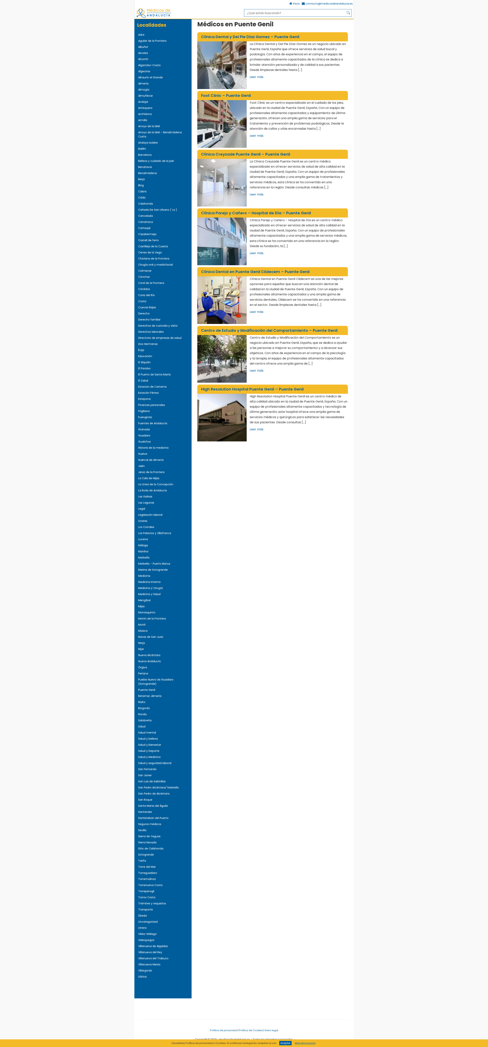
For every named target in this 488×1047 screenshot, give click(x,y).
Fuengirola (145, 417)
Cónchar (144, 277)
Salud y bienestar (149, 745)
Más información (305, 1043)
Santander (145, 812)
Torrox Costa (146, 897)
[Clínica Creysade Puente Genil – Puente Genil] (222, 183)
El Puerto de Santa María (154, 374)
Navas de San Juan (150, 637)
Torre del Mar (147, 867)
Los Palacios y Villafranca (154, 533)
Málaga (143, 545)
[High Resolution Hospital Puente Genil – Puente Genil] (222, 417)
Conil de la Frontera (151, 283)
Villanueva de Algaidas (153, 946)
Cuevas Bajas (147, 307)
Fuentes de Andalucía (152, 423)
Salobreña (145, 720)
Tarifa (142, 861)
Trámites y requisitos (152, 903)
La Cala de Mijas (148, 478)
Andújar (143, 102)
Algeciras (144, 71)
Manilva (143, 551)
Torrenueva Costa (150, 885)
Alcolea (143, 53)
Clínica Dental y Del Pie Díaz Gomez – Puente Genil (250, 36)
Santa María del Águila (153, 806)
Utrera (142, 928)
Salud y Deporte (148, 751)
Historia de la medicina (153, 448)
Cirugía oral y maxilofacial (155, 265)
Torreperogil (146, 891)
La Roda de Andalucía (152, 490)
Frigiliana (144, 411)
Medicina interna (149, 582)
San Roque (145, 800)
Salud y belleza (148, 739)
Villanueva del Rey (150, 952)
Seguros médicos (149, 824)
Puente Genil (146, 690)
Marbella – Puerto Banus (154, 564)
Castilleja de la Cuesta (153, 246)
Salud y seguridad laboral (154, 763)
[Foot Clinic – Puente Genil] (222, 124)
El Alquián (144, 362)
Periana (143, 673)
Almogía (143, 90)
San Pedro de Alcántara (153, 793)
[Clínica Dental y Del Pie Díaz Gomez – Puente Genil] (222, 65)
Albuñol (143, 47)
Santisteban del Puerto (153, 818)
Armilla (142, 120)
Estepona (144, 399)
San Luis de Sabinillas (152, 781)
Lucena (143, 539)
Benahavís (145, 167)
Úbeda (142, 916)
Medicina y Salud (149, 594)
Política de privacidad (223, 1030)
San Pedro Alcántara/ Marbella (158, 787)
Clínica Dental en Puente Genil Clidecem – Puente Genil (255, 271)
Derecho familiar (149, 319)
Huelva (142, 454)
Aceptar (285, 1043)
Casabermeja (147, 234)
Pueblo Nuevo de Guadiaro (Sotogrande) (155, 682)
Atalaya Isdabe (148, 143)
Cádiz (142, 197)
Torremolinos (147, 879)
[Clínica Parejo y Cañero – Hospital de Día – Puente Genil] (222, 241)
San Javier (145, 775)
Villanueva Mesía (149, 964)
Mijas (141, 606)
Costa (142, 301)
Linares (142, 521)
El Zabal (143, 380)
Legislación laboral (150, 515)
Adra (141, 35)
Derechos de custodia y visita (157, 326)
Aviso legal (271, 1030)
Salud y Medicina (149, 757)
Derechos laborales (151, 332)
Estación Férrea (148, 393)
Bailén (142, 149)
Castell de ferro (148, 240)
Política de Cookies (251, 1030)
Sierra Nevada (147, 842)
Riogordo (144, 708)
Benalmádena (147, 173)
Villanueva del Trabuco (153, 958)
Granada (144, 429)
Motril (141, 625)
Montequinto (146, 612)
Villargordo (145, 970)
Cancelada (145, 216)
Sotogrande (146, 855)
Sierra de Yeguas (149, 836)
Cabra (142, 191)
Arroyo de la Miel (149, 126)
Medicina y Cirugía (150, 588)
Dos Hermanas (148, 344)
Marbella (143, 557)
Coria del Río (146, 295)
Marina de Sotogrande (153, 570)
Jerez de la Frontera (151, 472)
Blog (141, 185)
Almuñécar (145, 96)
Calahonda (145, 204)
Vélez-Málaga (147, 934)
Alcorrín (143, 59)
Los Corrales (146, 527)
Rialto (141, 702)
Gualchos (144, 442)
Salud (141, 726)
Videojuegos (146, 940)
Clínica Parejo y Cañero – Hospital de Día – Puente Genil (256, 213)
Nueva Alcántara (149, 655)
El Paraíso (144, 368)
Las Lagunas (146, 503)
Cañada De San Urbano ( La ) (157, 210)
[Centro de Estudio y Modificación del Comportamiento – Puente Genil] (222, 359)
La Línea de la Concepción (155, 484)
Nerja (141, 643)
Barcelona (145, 155)
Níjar (141, 649)
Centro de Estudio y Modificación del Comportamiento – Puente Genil (269, 330)
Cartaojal (144, 228)
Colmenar (145, 271)
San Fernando (147, 769)
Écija (141, 350)
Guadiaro (144, 435)
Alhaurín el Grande (150, 77)
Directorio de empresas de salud (159, 338)
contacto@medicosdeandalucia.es (329, 4)
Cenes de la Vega (150, 252)
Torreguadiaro (147, 873)
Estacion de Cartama (152, 387)
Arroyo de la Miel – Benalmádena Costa (160, 134)
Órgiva (142, 667)
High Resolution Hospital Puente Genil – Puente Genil (252, 389)
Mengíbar (144, 600)
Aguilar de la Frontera (152, 41)
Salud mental (147, 732)
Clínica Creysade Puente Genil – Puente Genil (245, 154)
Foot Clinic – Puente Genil (226, 95)
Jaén (141, 466)
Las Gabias (145, 496)
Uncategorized (148, 922)
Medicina (144, 576)
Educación (145, 356)
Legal (141, 509)
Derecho (144, 313)
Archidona (145, 114)
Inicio (296, 4)
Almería (143, 83)
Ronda (142, 714)
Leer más (256, 77)
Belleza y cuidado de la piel (156, 161)
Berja (141, 179)
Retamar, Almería (149, 696)
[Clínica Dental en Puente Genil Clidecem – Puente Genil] (222, 300)
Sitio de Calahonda (150, 848)
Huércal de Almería (151, 460)
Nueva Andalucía (149, 661)
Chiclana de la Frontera (153, 258)
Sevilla (142, 830)
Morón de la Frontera (152, 618)
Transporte (145, 909)
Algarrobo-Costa (149, 65)
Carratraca (145, 222)
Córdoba (144, 289)
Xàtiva (142, 977)
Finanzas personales (151, 405)
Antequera (145, 108)
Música (143, 631)
